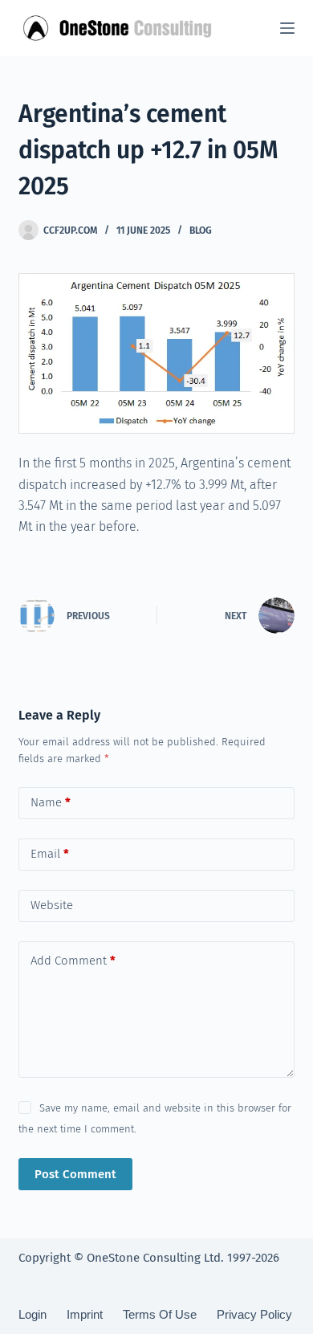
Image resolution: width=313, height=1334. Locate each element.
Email (49, 853)
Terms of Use (160, 1314)
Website (51, 905)
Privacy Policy (254, 1314)
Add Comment (73, 960)
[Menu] (287, 28)
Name (50, 802)
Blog (200, 230)
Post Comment (75, 1174)
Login (32, 1314)
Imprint (85, 1314)
